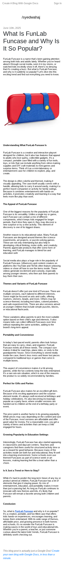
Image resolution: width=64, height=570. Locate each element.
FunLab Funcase (24, 511)
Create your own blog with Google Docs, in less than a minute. (31, 554)
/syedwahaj (31, 17)
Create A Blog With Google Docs (20, 3)
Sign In (58, 3)
